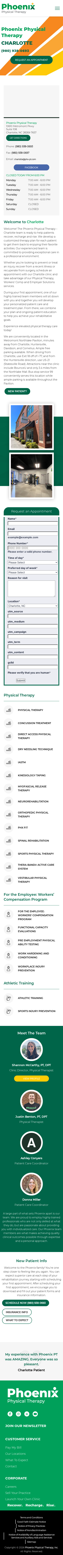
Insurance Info (17, 1312)
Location (14, 601)
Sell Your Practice (18, 1493)
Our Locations (15, 1454)
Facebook (31, 167)
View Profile (31, 1078)
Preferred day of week (22, 568)
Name (12, 518)
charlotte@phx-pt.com (25, 159)
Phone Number (18, 543)
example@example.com (23, 537)
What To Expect (16, 1460)
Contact (11, 1466)
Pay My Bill (13, 1447)
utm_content (16, 652)
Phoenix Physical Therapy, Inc (41, 1547)
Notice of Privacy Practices (31, 1526)
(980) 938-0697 (20, 152)
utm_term (14, 642)
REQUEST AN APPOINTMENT (31, 59)
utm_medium (16, 621)
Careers (10, 1487)
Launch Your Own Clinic (22, 1499)
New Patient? (17, 391)
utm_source (15, 611)
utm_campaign (17, 631)
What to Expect (17, 1320)
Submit (20, 680)
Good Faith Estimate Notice (31, 1521)
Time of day (16, 557)
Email (11, 529)
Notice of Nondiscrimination (31, 1530)
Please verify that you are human (29, 672)
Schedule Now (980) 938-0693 (25, 1302)
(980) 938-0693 (15, 51)
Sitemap (31, 1541)
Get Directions (18, 138)
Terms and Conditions (31, 1517)
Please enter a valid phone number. (30, 551)
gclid (11, 662)
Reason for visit (17, 578)
